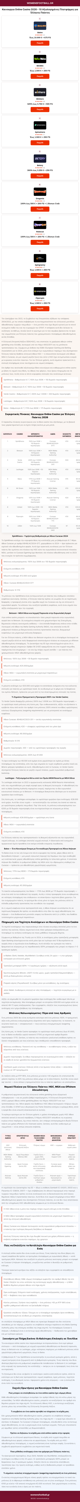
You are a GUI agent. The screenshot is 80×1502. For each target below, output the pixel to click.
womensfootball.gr (40, 3)
